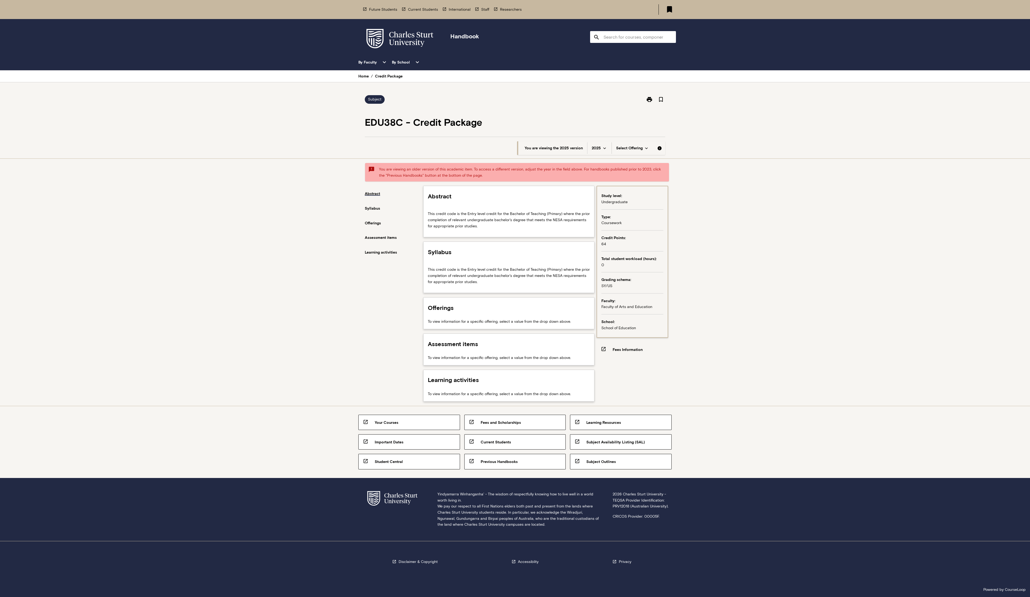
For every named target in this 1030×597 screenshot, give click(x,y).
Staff (485, 9)
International (459, 9)
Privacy (625, 561)
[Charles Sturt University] (400, 39)
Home (363, 76)
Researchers (511, 9)
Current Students (423, 9)
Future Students (383, 9)
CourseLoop (1015, 589)
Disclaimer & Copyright (418, 561)
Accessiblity (528, 561)
